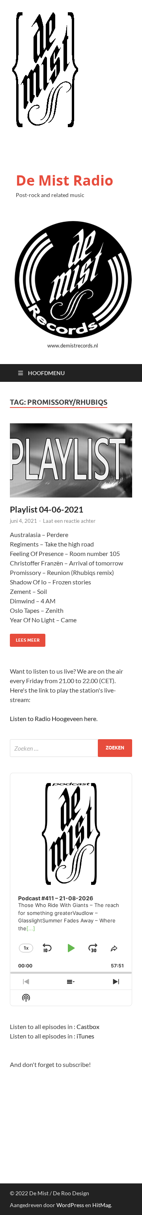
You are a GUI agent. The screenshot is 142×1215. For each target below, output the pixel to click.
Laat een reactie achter (69, 521)
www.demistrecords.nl (72, 345)
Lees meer (24, 638)
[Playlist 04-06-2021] (71, 460)
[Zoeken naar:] (71, 748)
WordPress (70, 1205)
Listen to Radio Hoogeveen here (53, 718)
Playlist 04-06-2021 (46, 509)
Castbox (88, 1026)
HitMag (101, 1205)
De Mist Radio (64, 180)
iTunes (85, 1036)
